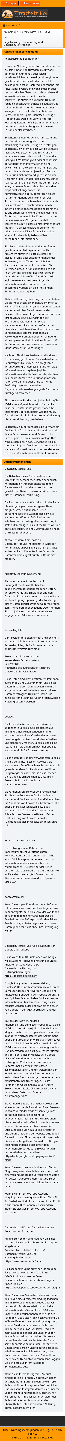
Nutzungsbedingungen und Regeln (32, 1430)
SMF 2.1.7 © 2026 (22, 1437)
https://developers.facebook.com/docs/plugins (32, 1287)
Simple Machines (43, 1437)
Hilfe (6, 1430)
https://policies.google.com (21, 976)
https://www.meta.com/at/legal (23, 1261)
